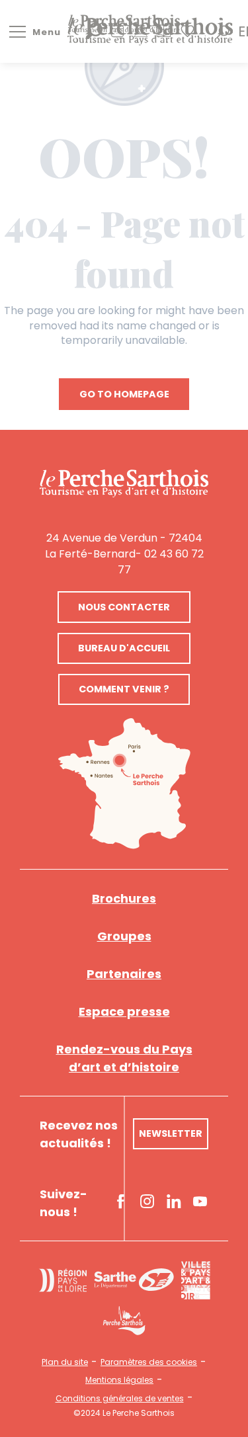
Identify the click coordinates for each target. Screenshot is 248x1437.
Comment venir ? (124, 689)
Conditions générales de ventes (120, 1399)
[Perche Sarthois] (124, 484)
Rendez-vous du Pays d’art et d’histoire (124, 1058)
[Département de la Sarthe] (134, 1280)
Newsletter (170, 1133)
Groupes (124, 936)
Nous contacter (124, 607)
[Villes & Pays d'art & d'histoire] (195, 1280)
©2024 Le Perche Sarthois (124, 1413)
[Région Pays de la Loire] (62, 1280)
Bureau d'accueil (124, 648)
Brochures (124, 898)
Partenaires (124, 973)
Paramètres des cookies (149, 1362)
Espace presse (124, 1011)
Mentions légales (119, 1380)
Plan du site (65, 1362)
